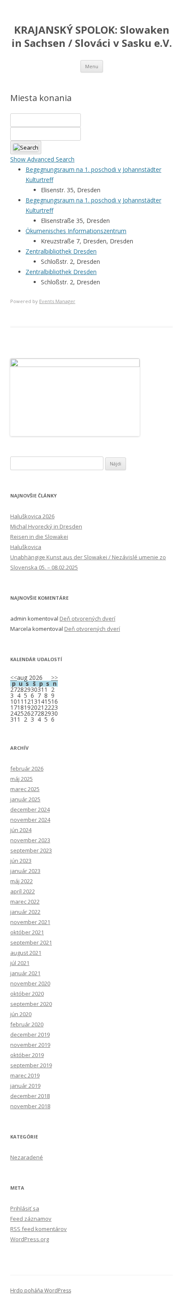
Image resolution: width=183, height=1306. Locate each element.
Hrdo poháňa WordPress (40, 1290)
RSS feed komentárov (38, 1229)
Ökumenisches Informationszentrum (76, 231)
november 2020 (30, 983)
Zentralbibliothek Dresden (61, 251)
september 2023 (31, 850)
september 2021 (31, 942)
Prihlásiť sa (24, 1208)
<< (13, 677)
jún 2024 (20, 830)
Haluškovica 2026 (32, 516)
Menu (91, 66)
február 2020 (26, 1024)
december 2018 (30, 1096)
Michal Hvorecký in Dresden (46, 526)
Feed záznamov (30, 1218)
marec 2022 (25, 901)
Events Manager (57, 301)
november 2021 (30, 922)
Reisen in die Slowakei (39, 536)
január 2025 (25, 799)
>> (54, 677)
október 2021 (27, 932)
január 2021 (25, 973)
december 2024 (30, 809)
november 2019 (30, 1045)
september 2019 (31, 1065)
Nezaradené (26, 1157)
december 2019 (30, 1034)
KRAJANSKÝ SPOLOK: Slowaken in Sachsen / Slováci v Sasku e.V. (91, 36)
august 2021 (25, 952)
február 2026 (26, 768)
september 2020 (31, 1004)
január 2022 (25, 912)
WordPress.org (29, 1239)
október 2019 (27, 1055)
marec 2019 (25, 1075)
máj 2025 (21, 779)
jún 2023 (20, 860)
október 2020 (27, 993)
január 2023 (25, 871)
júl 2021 (19, 963)
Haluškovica (25, 547)
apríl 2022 (22, 891)
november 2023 (30, 840)
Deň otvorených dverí (87, 618)
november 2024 (30, 819)
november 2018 (30, 1106)
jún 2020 (20, 1014)
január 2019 (25, 1085)
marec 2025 (25, 789)
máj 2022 (21, 881)
